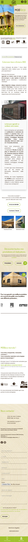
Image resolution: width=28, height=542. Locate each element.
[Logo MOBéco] (14, 3)
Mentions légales (14, 528)
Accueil (4, 57)
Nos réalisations (20, 25)
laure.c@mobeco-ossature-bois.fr (11, 365)
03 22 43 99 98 (14, 204)
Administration (14, 531)
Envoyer (5, 516)
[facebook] (22, 2)
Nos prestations (10, 57)
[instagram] (25, 2)
